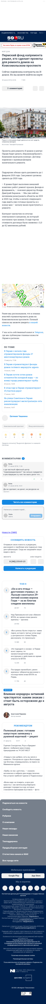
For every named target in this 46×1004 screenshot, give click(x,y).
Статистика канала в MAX (15, 854)
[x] (36, 888)
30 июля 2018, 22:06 (9, 80)
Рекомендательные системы (23, 959)
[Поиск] (31, 38)
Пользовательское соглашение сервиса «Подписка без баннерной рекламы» (23, 963)
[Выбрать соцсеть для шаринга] (41, 88)
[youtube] (43, 888)
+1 (34, 479)
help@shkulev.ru (28, 921)
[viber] (24, 888)
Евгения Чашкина (18, 416)
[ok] (17, 888)
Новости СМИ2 (9, 532)
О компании (8, 822)
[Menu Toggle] (3, 38)
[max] (30, 888)
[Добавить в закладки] (35, 88)
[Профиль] (43, 38)
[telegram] (4, 888)
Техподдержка (9, 841)
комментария (14, 88)
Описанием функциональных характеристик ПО (23, 942)
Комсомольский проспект (14, 426)
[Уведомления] (37, 38)
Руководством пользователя (23, 940)
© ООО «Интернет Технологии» (23, 988)
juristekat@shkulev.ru (26, 920)
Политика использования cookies (23, 955)
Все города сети (10, 860)
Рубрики (6, 816)
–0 (41, 479)
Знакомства (22, 33)
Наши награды (9, 828)
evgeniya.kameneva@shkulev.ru (25, 928)
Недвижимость (8, 33)
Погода (33, 33)
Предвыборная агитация (14, 848)
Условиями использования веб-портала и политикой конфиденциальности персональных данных (23, 944)
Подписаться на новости (14, 803)
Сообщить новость (11, 809)
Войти (11, 516)
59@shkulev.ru (34, 916)
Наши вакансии (10, 835)
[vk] (11, 888)
